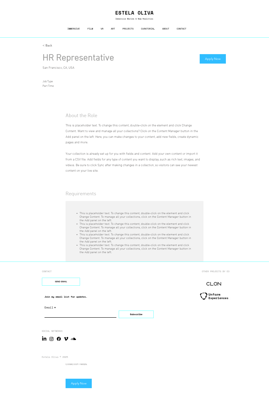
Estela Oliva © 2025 (55, 357)
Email (50, 307)
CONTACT (47, 271)
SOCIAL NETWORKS (52, 331)
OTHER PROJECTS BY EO (215, 271)
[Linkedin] (44, 338)
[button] (213, 59)
